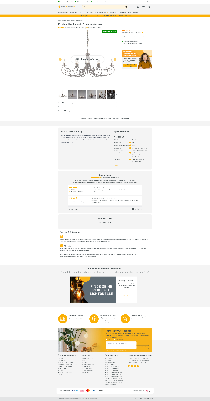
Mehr (116, 165)
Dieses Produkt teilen (94, 27)
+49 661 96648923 (85, 256)
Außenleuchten (73, 12)
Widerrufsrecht (62, 368)
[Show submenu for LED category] (83, 12)
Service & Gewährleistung (89, 364)
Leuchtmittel (113, 12)
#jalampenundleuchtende (65, 372)
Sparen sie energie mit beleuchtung (114, 380)
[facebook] (129, 366)
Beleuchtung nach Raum (100, 12)
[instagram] (132, 366)
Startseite (60, 20)
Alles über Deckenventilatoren (113, 376)
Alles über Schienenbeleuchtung (114, 372)
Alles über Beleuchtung (111, 364)
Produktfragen (125, 118)
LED (81, 12)
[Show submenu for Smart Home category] (92, 12)
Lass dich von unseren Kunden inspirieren (106, 118)
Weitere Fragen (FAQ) (87, 370)
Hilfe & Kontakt (148, 1)
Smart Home (89, 12)
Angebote (135, 12)
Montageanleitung (110, 362)
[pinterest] (135, 366)
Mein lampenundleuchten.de (89, 358)
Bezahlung (84, 360)
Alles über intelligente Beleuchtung (114, 374)
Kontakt (60, 374)
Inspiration (108, 360)
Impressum (61, 370)
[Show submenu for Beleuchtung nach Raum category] (107, 12)
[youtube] (138, 366)
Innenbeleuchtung (62, 12)
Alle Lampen (108, 358)
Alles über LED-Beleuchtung (112, 368)
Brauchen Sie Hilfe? (86, 118)
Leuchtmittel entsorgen (111, 384)
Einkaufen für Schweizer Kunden (114, 378)
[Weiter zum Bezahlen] (116, 95)
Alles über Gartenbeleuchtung (113, 366)
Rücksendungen (86, 366)
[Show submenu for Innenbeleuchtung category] (67, 12)
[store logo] (66, 6)
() (70, 27)
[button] (105, 16)
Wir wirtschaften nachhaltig (65, 362)
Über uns (60, 358)
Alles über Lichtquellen (111, 370)
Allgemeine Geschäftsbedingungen (67, 364)
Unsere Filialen (62, 360)
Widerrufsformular (87, 368)
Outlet (129, 12)
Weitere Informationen (130, 182)
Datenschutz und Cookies (65, 366)
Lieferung (84, 362)
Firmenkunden (122, 12)
